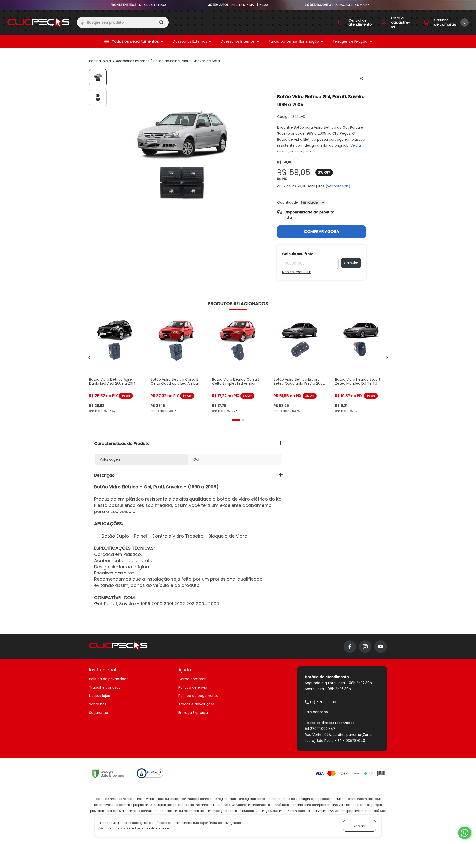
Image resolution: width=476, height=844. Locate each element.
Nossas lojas (99, 695)
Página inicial (100, 61)
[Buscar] (162, 23)
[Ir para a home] (38, 22)
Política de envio (192, 687)
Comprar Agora (321, 231)
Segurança (98, 712)
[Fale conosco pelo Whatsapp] (464, 833)
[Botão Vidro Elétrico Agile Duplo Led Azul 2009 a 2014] (115, 364)
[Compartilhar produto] (361, 78)
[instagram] (365, 646)
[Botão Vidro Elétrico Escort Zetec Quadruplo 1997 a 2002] (299, 364)
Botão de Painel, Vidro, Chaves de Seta (186, 61)
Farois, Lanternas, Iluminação (294, 41)
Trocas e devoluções (196, 704)
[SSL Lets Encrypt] (150, 773)
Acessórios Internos (238, 41)
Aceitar (359, 825)
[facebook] (350, 646)
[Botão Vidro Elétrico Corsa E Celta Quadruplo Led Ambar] (176, 364)
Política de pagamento (198, 695)
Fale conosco (316, 711)
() (338, 186)
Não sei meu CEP (296, 272)
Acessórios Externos (190, 41)
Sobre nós (97, 704)
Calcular (351, 262)
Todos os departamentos (135, 41)
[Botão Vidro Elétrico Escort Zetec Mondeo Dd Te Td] (361, 364)
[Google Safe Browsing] (108, 773)
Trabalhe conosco (105, 687)
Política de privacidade (109, 678)
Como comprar (192, 678)
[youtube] (380, 646)
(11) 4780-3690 (323, 702)
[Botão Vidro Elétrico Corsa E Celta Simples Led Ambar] (238, 364)
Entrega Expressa (193, 712)
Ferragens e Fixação (350, 41)
